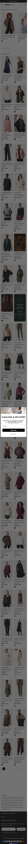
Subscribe (13, 430)
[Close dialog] (25, 409)
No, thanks (13, 434)
